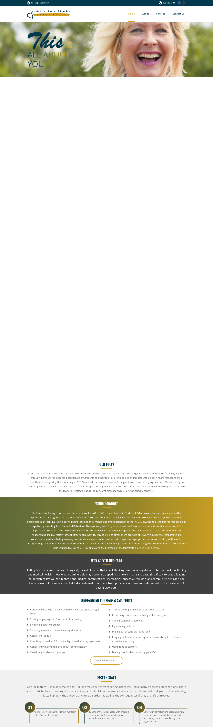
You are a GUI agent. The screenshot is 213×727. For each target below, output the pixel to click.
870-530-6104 (169, 2)
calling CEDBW (80, 547)
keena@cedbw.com (40, 2)
